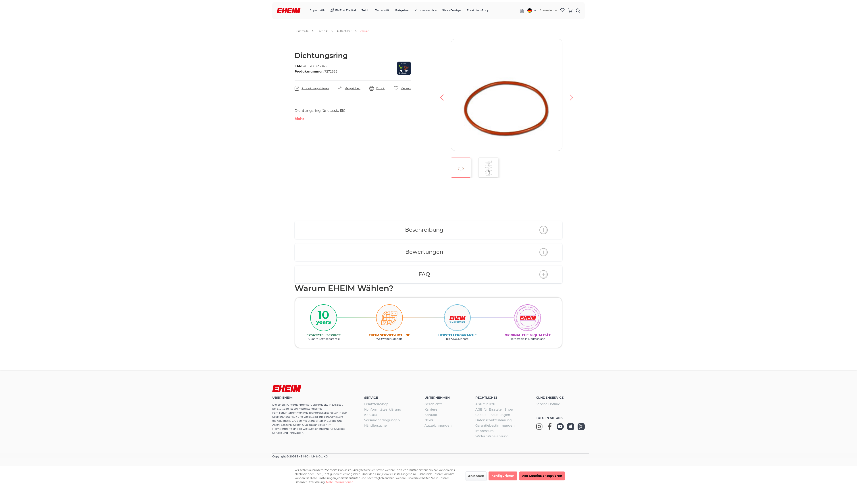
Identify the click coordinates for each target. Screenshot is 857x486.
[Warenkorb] (570, 10)
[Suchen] (578, 10)
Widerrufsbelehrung (492, 436)
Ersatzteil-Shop (376, 404)
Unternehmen (437, 397)
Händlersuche (375, 425)
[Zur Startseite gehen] (289, 11)
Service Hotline (548, 404)
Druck (380, 88)
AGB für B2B (485, 404)
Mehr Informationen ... (341, 482)
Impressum (484, 431)
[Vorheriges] (442, 94)
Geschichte (433, 404)
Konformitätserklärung (382, 409)
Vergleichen (352, 88)
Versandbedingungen (382, 420)
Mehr (299, 118)
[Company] (522, 10)
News (428, 420)
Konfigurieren (502, 476)
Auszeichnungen (438, 425)
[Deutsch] (531, 10)
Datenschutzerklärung (493, 420)
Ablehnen (476, 476)
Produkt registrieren (315, 88)
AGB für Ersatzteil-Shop (494, 409)
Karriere (430, 409)
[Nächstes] (571, 94)
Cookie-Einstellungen (492, 415)
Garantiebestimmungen (495, 425)
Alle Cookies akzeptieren (542, 476)
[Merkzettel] (562, 11)
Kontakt (370, 415)
